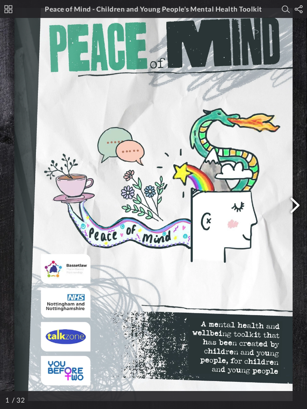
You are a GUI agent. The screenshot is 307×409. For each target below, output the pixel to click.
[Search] (285, 9)
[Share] (298, 9)
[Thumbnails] (8, 9)
